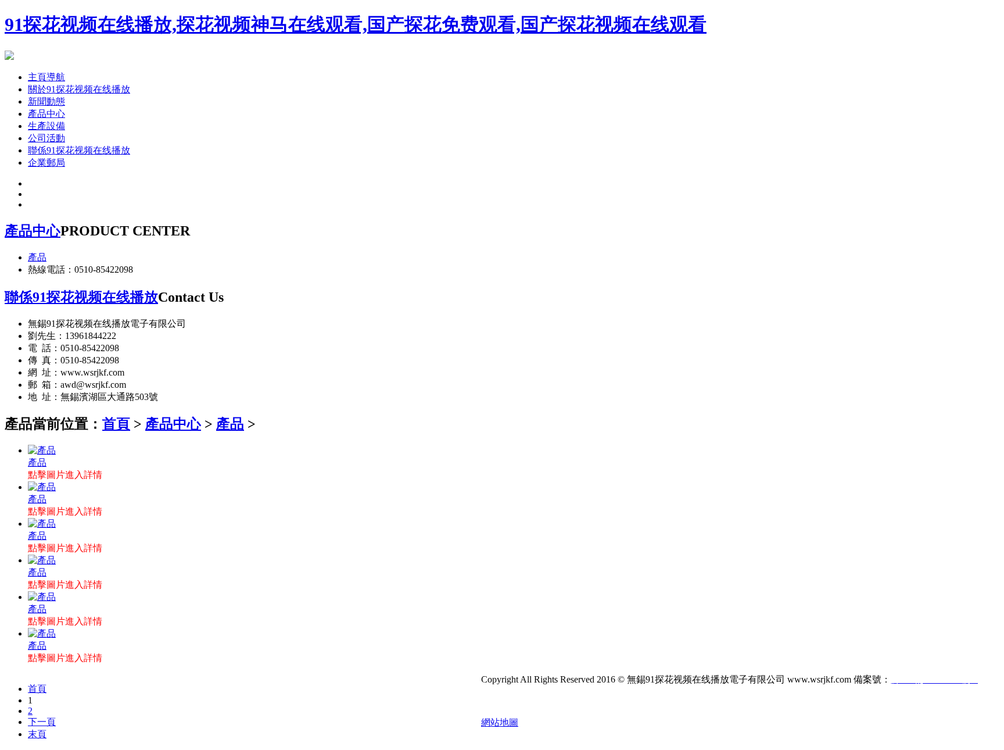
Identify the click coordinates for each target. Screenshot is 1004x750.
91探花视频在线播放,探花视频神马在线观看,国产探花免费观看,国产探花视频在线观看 (356, 24)
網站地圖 (499, 722)
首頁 (116, 423)
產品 (37, 257)
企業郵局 (46, 162)
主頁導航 (46, 77)
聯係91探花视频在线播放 (79, 150)
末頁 (37, 734)
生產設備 (46, 126)
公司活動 (46, 138)
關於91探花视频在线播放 (79, 89)
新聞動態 (46, 101)
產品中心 (46, 114)
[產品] (42, 450)
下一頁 (42, 722)
